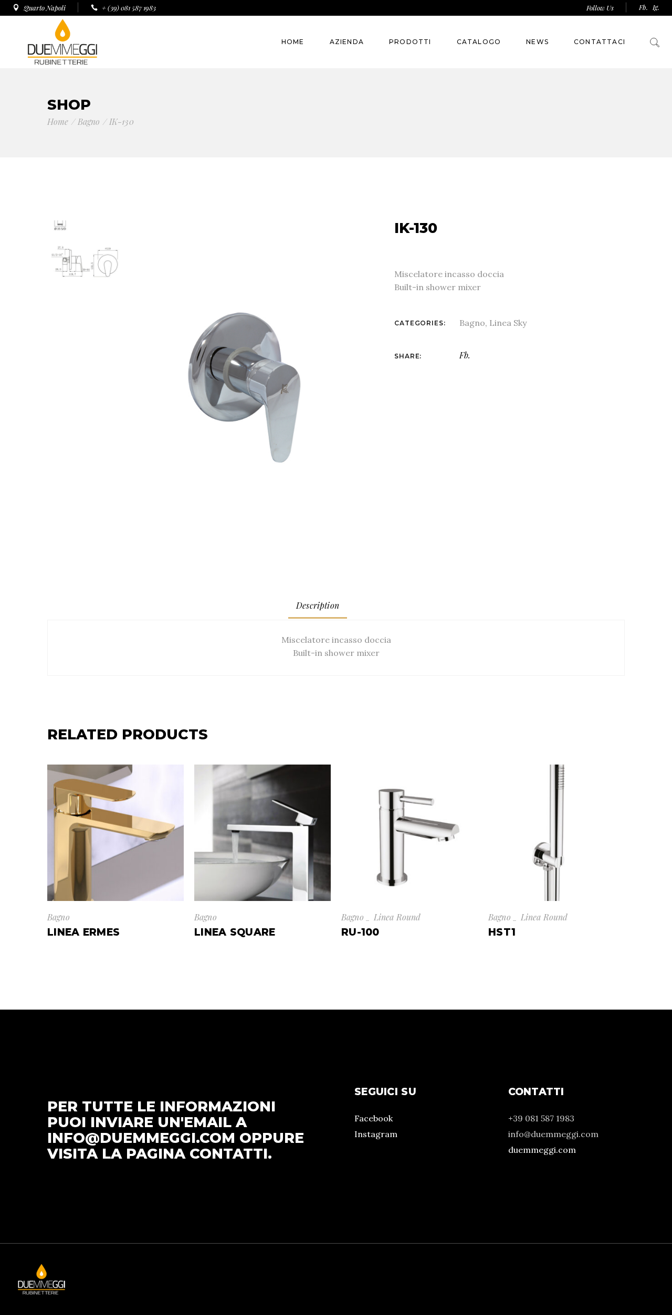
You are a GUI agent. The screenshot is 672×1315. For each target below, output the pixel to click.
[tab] (317, 606)
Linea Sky (508, 322)
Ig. (656, 7)
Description (317, 605)
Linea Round (397, 916)
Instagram (375, 1134)
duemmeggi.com (542, 1149)
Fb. (643, 7)
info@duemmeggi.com (141, 1138)
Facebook (373, 1118)
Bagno (472, 322)
